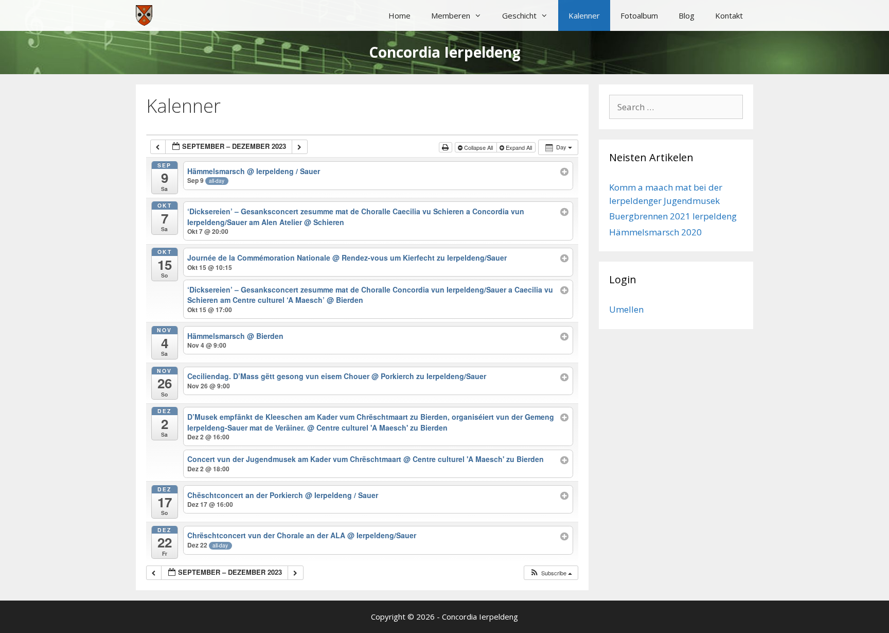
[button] (550, 573)
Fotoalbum (639, 15)
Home (399, 15)
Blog (687, 15)
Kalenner (584, 15)
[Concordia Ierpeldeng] (144, 15)
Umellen (626, 309)
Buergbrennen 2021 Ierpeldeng (673, 216)
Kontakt (729, 15)
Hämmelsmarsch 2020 (655, 232)
